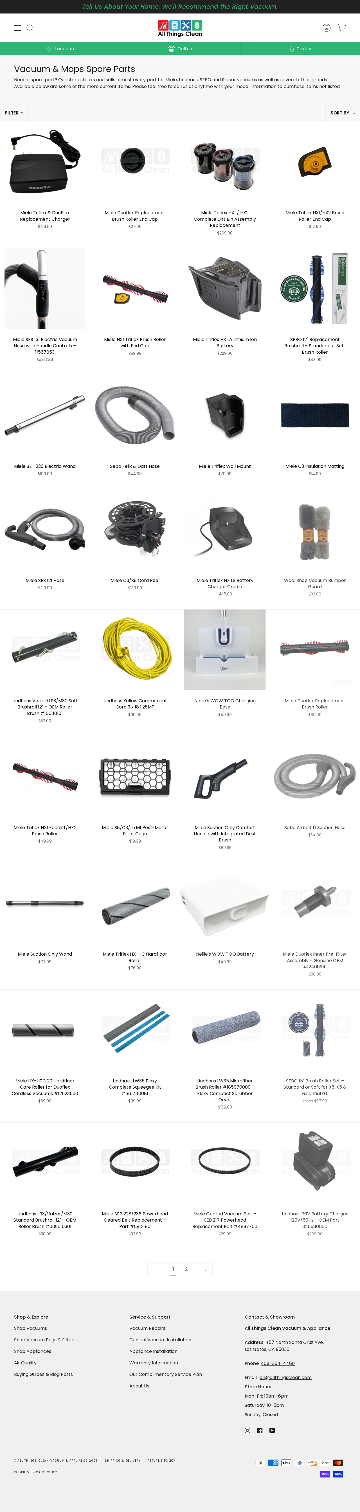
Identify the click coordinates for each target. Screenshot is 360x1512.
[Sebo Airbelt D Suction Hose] (315, 776)
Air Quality (25, 1363)
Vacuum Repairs (147, 1328)
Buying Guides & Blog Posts (43, 1374)
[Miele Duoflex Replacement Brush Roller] (315, 650)
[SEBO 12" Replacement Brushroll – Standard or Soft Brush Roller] (315, 288)
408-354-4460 (278, 1363)
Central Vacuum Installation (160, 1340)
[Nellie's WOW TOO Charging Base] (225, 650)
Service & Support (149, 1317)
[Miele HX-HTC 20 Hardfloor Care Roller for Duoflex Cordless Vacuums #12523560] (45, 1030)
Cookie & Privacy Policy (35, 1472)
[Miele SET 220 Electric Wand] (45, 415)
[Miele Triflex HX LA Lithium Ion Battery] (225, 288)
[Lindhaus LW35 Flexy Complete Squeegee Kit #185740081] (135, 1030)
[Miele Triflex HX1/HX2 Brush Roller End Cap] (315, 161)
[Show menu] (18, 28)
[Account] (326, 27)
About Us (139, 1386)
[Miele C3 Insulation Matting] (315, 415)
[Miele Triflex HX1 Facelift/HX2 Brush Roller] (45, 776)
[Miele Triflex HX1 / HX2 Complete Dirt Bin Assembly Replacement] (225, 161)
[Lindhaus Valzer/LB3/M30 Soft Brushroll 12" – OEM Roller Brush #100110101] (45, 650)
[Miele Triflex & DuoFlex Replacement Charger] (45, 161)
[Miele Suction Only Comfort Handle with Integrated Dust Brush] (225, 776)
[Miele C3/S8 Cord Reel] (135, 529)
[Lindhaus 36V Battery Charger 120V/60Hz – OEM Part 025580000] (315, 1163)
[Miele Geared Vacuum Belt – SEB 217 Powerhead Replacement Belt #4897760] (225, 1163)
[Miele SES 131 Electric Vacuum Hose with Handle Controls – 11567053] (45, 288)
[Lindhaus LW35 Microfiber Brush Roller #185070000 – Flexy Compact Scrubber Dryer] (225, 1030)
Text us (304, 49)
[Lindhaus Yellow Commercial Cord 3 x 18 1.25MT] (135, 650)
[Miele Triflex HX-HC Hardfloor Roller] (135, 903)
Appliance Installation (153, 1351)
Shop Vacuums (30, 1328)
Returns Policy (162, 1461)
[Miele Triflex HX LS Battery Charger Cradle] (225, 529)
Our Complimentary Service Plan (165, 1374)
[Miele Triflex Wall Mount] (225, 415)
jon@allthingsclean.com (285, 1377)
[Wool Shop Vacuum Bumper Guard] (315, 529)
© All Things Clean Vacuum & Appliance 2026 (56, 1461)
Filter (12, 113)
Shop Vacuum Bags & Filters (45, 1340)
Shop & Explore (31, 1317)
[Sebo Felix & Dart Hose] (135, 415)
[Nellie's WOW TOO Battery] (225, 903)
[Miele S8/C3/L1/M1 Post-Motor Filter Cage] (135, 776)
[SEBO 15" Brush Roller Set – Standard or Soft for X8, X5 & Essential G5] (315, 1030)
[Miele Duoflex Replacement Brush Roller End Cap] (135, 161)
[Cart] (342, 27)
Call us (184, 49)
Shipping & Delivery (123, 1461)
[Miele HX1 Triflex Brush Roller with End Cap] (135, 288)
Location (64, 49)
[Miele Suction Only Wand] (45, 903)
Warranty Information (153, 1363)
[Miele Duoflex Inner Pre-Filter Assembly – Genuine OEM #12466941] (315, 903)
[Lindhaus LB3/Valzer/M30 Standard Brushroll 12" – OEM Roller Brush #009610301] (45, 1163)
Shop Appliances (32, 1351)
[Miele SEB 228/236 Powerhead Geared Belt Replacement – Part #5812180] (135, 1163)
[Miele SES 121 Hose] (45, 529)
